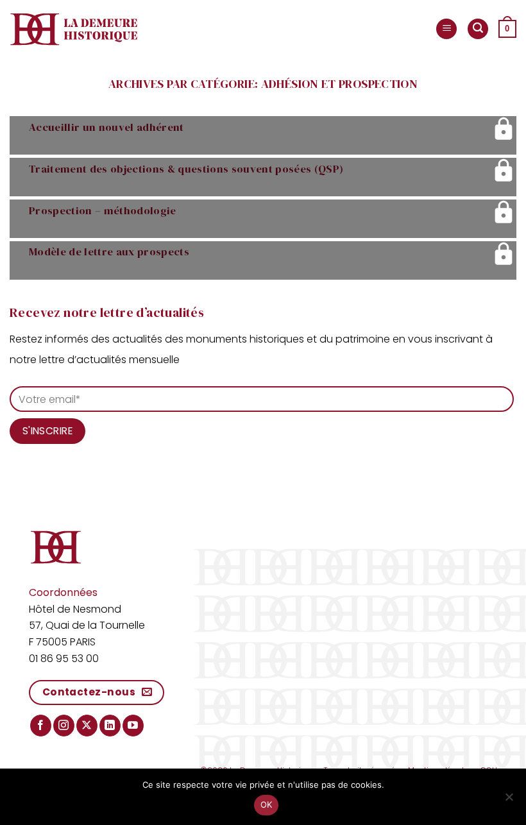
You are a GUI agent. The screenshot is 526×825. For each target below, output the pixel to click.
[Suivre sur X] (87, 725)
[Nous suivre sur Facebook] (40, 725)
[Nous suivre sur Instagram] (63, 725)
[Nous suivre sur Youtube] (133, 725)
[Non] (508, 800)
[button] (446, 29)
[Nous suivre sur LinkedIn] (110, 725)
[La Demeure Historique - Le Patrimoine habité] (74, 29)
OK (266, 804)
